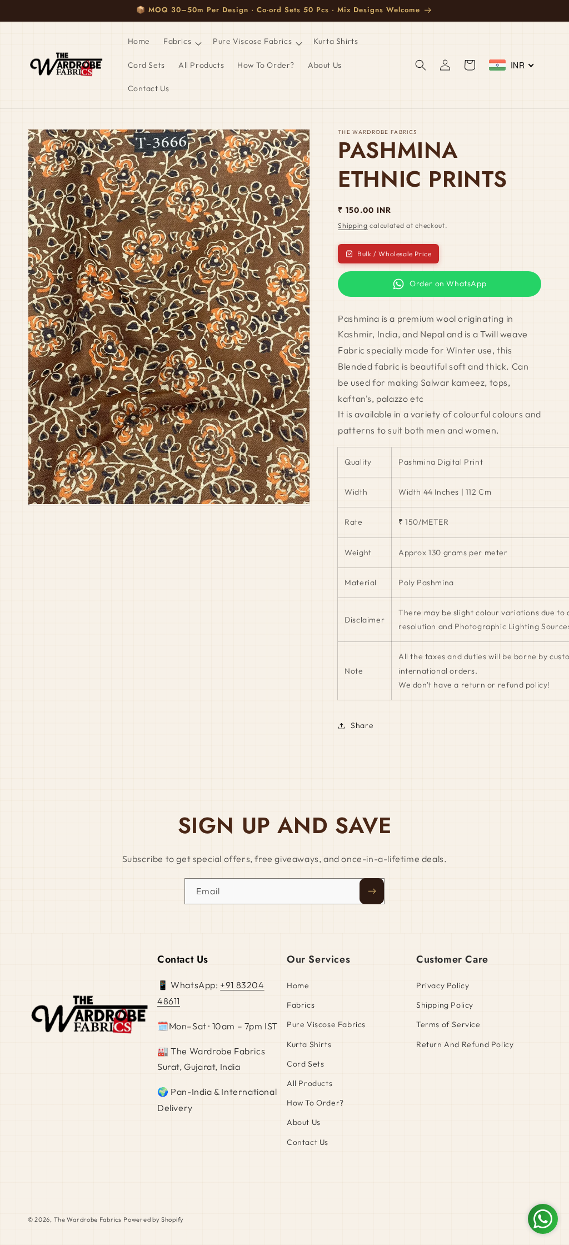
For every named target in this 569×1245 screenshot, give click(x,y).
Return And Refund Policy (464, 1044)
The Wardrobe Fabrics (88, 1219)
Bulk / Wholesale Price (394, 254)
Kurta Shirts (309, 1044)
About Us (304, 1122)
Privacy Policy (442, 985)
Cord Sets (305, 1064)
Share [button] (362, 725)
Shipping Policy (444, 1005)
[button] (181, 41)
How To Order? (315, 1103)
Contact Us (307, 1142)
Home (298, 985)
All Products (309, 1083)
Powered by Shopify (153, 1219)
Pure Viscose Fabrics (326, 1024)
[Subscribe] (372, 891)
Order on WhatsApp (448, 283)
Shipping (353, 225)
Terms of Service (448, 1024)
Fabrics (301, 1005)
